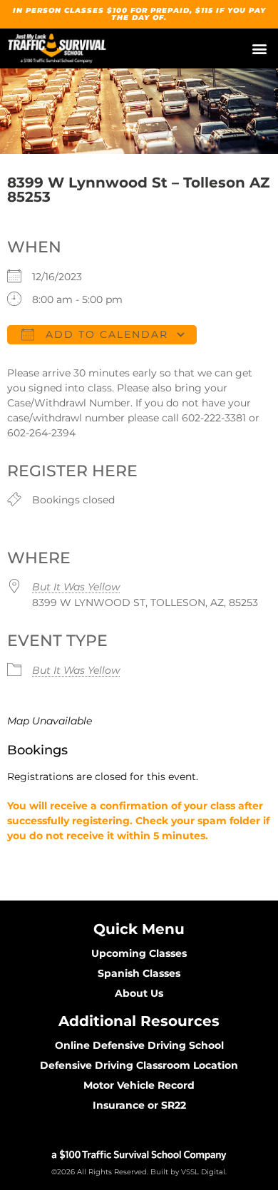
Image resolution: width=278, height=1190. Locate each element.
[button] (259, 49)
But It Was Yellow (76, 586)
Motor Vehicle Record (139, 1085)
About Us (139, 993)
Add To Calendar (104, 334)
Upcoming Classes (139, 953)
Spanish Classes (139, 973)
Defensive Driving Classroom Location (139, 1065)
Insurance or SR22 (139, 1105)
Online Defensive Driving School (139, 1045)
